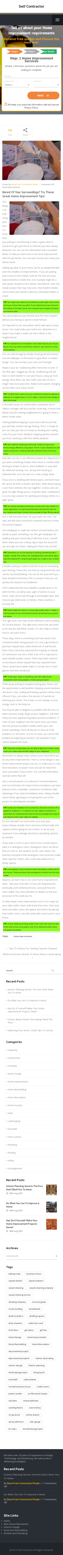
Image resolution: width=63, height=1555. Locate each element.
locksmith (12, 1128)
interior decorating (44, 1358)
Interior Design (12, 1527)
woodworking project (33, 1428)
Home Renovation (17, 1097)
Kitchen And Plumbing (15, 1533)
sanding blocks (16, 1407)
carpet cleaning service (20, 1294)
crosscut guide (39, 1302)
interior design (15, 1365)
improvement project (18, 1351)
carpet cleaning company (41, 1287)
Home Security (15, 1105)
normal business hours (20, 1386)
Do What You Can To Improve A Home (27, 1000)
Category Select (9, 81)
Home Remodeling (17, 1089)
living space (39, 1372)
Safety (11, 1160)
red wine (13, 1400)
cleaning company (17, 1302)
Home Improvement (11, 187)
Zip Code (7, 76)
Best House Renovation (16, 1523)
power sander (15, 1393)
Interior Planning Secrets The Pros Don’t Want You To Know (30, 991)
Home (7, 1520)
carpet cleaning (16, 1287)
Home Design (14, 1073)
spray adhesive (16, 1421)
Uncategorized (15, 1168)
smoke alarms (32, 1414)
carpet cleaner (15, 1280)
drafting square (36, 1316)
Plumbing (12, 1144)
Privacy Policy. (31, 107)
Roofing (11, 1152)
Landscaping (14, 1121)
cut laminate (34, 1308)
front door (13, 1330)
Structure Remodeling (15, 1530)
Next (43, 96)
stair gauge (35, 1421)
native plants (30, 1379)
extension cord (36, 1323)
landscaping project (18, 1372)
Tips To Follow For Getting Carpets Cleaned (33, 948)
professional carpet (37, 1393)
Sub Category (37, 81)
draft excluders (16, 1316)
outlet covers (43, 1386)
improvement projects (19, 1358)
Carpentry (12, 1050)
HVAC (10, 1113)
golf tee (43, 1330)
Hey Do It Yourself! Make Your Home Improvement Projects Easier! (26, 1010)
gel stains (29, 1330)
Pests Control (14, 1136)
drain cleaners (15, 1323)
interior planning (36, 1365)
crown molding (15, 1308)
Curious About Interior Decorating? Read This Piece (30, 1021)
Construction (14, 1057)
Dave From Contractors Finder (25, 184)
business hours (33, 1273)
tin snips (13, 1428)
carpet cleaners (36, 1280)
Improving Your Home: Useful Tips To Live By (30, 1030)
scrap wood (14, 1414)
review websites (31, 1400)
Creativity (12, 1065)
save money (35, 1407)
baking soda (14, 1273)
